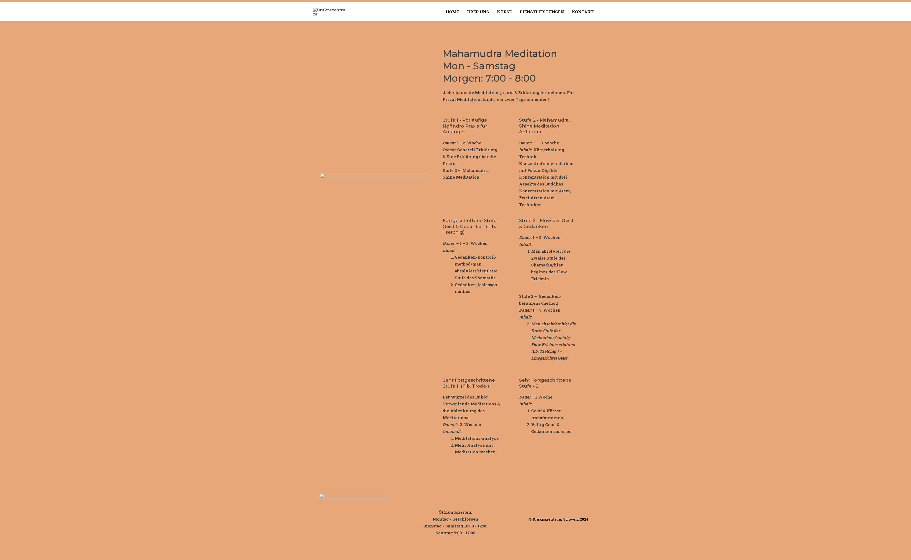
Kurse (504, 11)
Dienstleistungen (542, 11)
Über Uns (478, 11)
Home (452, 11)
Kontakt (583, 11)
